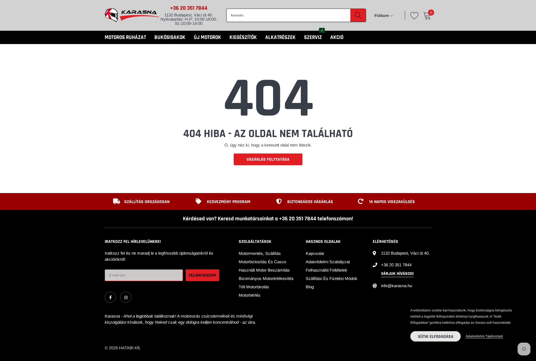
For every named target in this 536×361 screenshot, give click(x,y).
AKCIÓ (336, 37)
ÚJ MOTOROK (207, 37)
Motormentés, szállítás (260, 253)
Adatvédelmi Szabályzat (328, 261)
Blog (310, 286)
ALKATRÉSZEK (280, 37)
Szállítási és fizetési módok (331, 278)
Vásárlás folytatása (268, 159)
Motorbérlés (249, 295)
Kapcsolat (315, 253)
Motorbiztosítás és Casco (262, 261)
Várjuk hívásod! (397, 274)
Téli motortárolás (254, 286)
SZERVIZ (313, 37)
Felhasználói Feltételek (326, 270)
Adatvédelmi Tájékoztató (484, 336)
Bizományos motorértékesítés (266, 278)
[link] (110, 297)
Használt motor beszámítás (264, 270)
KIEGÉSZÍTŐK (243, 37)
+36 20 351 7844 (188, 8)
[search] (358, 15)
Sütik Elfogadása (435, 337)
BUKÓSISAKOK (169, 37)
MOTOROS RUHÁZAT (125, 37)
